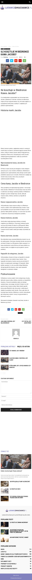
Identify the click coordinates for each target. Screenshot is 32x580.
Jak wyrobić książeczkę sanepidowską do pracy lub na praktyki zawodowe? (19, 531)
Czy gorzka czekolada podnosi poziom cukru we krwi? (19, 497)
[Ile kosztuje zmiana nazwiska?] (5, 524)
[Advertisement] (16, 28)
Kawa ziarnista (7, 48)
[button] (30, 2)
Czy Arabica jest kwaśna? (16, 350)
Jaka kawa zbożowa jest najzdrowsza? (8, 322)
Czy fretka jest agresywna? (26, 322)
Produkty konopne (6, 566)
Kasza (2, 549)
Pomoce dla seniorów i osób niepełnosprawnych (15, 556)
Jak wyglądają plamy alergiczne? (20, 481)
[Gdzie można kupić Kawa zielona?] (16, 461)
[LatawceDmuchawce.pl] (16, 8)
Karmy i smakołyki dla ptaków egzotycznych (14, 554)
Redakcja (6, 57)
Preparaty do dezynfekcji (8, 564)
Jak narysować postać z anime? (19, 537)
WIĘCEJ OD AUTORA (23, 346)
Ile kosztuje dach (15, 489)
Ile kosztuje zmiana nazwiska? (19, 522)
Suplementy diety (6, 561)
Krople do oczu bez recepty (9, 568)
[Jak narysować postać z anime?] (5, 539)
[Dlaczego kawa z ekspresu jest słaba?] (5, 360)
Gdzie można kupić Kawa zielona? (11, 471)
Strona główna (4, 46)
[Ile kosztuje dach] (5, 491)
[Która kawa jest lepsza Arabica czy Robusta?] (5, 367)
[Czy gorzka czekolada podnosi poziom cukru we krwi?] (5, 498)
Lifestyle (3, 551)
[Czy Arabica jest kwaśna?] (5, 352)
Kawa (2, 48)
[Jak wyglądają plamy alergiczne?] (5, 483)
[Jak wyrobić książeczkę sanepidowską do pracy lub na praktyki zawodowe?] (5, 532)
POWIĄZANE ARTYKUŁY (8, 346)
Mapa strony (16, 575)
